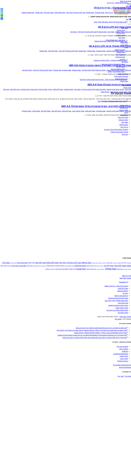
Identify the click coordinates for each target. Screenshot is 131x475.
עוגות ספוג (101, 265)
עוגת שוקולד (39, 12)
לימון (122, 263)
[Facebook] (1, 9)
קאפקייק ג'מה (123, 349)
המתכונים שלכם (122, 291)
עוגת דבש (74, 32)
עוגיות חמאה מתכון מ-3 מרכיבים (117, 310)
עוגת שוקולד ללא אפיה (100, 269)
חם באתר (125, 134)
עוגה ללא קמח (56, 111)
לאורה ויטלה (124, 359)
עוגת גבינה (22, 266)
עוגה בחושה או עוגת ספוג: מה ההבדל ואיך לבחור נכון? (74, 330)
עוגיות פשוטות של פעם (69, 265)
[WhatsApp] (1, 15)
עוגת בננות (30, 265)
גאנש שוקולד (129, 262)
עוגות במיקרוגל (13, 262)
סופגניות (99, 262)
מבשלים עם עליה (122, 346)
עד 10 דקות (124, 127)
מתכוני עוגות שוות (125, 317)
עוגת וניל (9, 265)
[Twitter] (1, 12)
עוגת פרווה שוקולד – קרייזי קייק (112, 7)
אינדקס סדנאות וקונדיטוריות (122, 365)
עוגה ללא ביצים (123, 303)
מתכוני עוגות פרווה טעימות (119, 132)
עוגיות (50, 89)
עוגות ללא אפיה (120, 265)
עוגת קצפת (120, 269)
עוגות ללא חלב (49, 12)
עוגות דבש (124, 122)
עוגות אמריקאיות (59, 12)
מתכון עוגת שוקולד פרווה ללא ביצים (110, 46)
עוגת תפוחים (72, 269)
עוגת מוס (129, 269)
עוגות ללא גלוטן (58, 89)
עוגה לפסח (31, 263)
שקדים (47, 269)
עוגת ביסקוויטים (36, 265)
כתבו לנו (125, 293)
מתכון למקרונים (123, 313)
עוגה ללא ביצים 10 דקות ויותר (75, 12)
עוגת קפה (125, 269)
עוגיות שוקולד (50, 266)
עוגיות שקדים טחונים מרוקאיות (118, 298)
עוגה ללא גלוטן (15, 89)
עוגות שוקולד (90, 12)
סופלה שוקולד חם (95, 262)
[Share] (1, 18)
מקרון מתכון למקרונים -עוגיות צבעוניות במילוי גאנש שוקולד (96, 106)
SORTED (125, 351)
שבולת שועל (114, 92)
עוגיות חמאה (89, 265)
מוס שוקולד (115, 262)
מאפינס (119, 262)
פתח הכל (128, 376)
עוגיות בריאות (43, 89)
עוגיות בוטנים (96, 265)
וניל (125, 263)
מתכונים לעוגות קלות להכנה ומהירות (116, 129)
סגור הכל (120, 376)
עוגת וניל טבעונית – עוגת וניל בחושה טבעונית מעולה (100, 65)
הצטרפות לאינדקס (125, 367)
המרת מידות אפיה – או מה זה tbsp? (116, 286)
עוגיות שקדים (43, 265)
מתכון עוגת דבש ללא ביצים (114, 27)
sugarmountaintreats (120, 354)
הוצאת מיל (118, 319)
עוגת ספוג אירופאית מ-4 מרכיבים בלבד (88, 328)
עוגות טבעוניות (123, 120)
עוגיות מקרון (36, 111)
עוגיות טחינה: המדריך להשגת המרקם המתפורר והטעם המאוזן (94, 333)
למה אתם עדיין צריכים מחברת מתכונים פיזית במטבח (75, 335)
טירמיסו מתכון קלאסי (121, 296)
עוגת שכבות (82, 51)
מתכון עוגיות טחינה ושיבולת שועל (109, 84)
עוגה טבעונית (57, 70)
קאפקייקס (65, 269)
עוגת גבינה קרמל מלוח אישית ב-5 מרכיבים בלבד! (78, 337)
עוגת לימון (3, 266)
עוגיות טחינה (34, 89)
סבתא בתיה (104, 262)
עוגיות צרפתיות (26, 111)
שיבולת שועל (105, 92)
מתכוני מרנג (76, 111)
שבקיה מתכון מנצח (122, 308)
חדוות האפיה (124, 356)
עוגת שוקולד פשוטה (27, 12)
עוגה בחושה (86, 262)
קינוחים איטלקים (122, 361)
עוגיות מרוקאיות (80, 266)
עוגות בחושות (123, 125)
